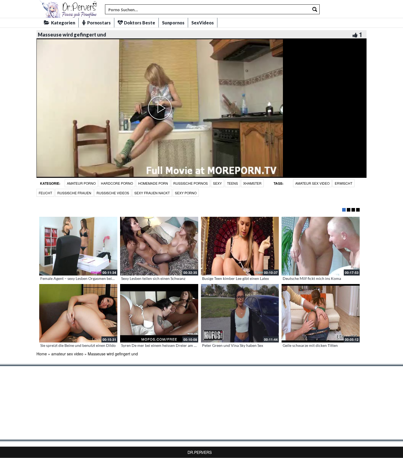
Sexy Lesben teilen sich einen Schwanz (153, 278)
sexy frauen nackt (152, 192)
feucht (45, 192)
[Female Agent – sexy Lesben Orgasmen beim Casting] (78, 246)
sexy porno (186, 192)
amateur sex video (312, 183)
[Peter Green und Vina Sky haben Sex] (240, 313)
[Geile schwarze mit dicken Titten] (321, 313)
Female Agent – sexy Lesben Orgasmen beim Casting (84, 278)
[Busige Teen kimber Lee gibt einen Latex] (240, 246)
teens (232, 183)
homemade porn (153, 183)
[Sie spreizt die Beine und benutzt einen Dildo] (78, 313)
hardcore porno (117, 183)
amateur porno (81, 183)
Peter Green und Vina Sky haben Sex (232, 345)
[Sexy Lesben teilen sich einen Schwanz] (159, 246)
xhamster (252, 183)
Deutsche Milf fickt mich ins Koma (312, 278)
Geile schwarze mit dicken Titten (310, 345)
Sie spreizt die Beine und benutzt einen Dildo (78, 345)
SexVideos (202, 22)
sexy (217, 183)
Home (41, 353)
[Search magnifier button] (314, 9)
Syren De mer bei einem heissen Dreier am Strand (163, 345)
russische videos (113, 192)
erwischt (343, 183)
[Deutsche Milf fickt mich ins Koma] (321, 246)
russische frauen (74, 192)
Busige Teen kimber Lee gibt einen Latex (235, 278)
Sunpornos (173, 22)
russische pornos (190, 183)
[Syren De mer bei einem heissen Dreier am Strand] (159, 313)
